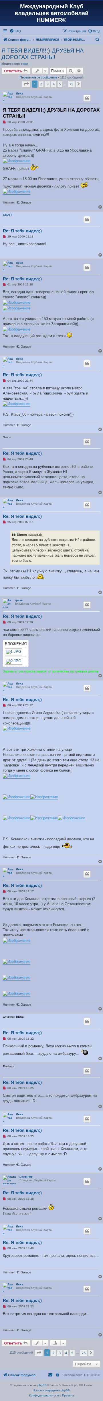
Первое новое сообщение (38, 77)
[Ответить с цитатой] (87, 98)
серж (24, 63)
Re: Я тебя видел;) (22, 230)
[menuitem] (15, 31)
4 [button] (54, 83)
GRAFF (8, 214)
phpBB (42, 1385)
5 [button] (60, 83)
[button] (26, 83)
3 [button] (47, 83)
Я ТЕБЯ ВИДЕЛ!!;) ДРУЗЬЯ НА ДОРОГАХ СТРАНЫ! (42, 53)
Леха (19, 93)
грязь (19, 600)
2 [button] (41, 83)
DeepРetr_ (26, 1176)
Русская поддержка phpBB (51, 1390)
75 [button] (71, 83)
